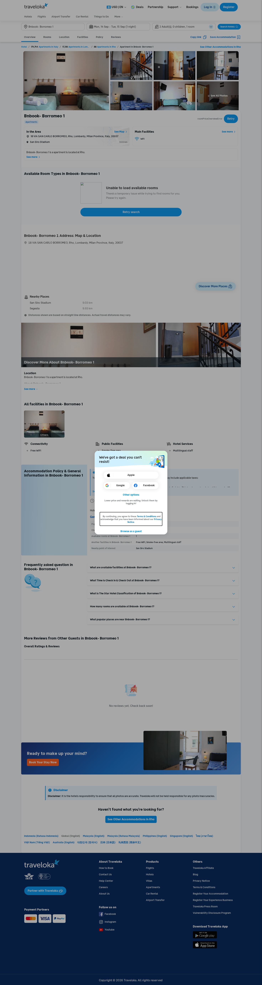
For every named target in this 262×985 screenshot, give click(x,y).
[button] (131, 495)
